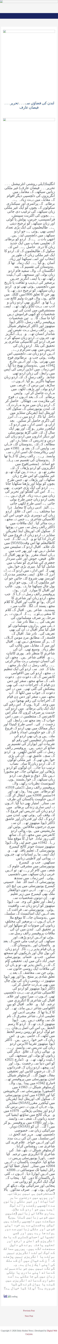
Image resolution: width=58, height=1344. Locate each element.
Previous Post (29, 1311)
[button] (29, 16)
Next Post (29, 1316)
